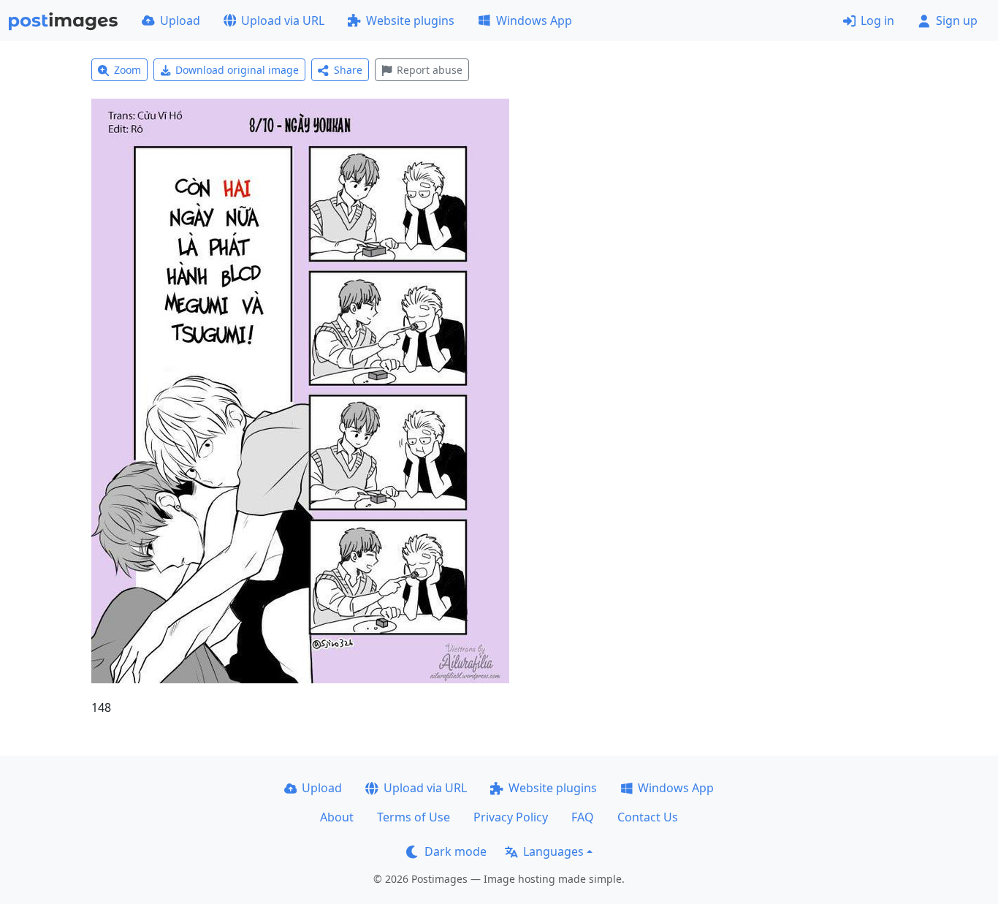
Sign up (957, 20)
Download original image (237, 70)
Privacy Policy (510, 817)
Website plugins (410, 20)
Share (348, 70)
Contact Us (647, 817)
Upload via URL (282, 20)
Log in (877, 20)
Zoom (127, 70)
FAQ (582, 817)
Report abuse (429, 70)
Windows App (534, 20)
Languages (553, 851)
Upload (180, 20)
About (337, 817)
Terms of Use (413, 817)
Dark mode (455, 851)
